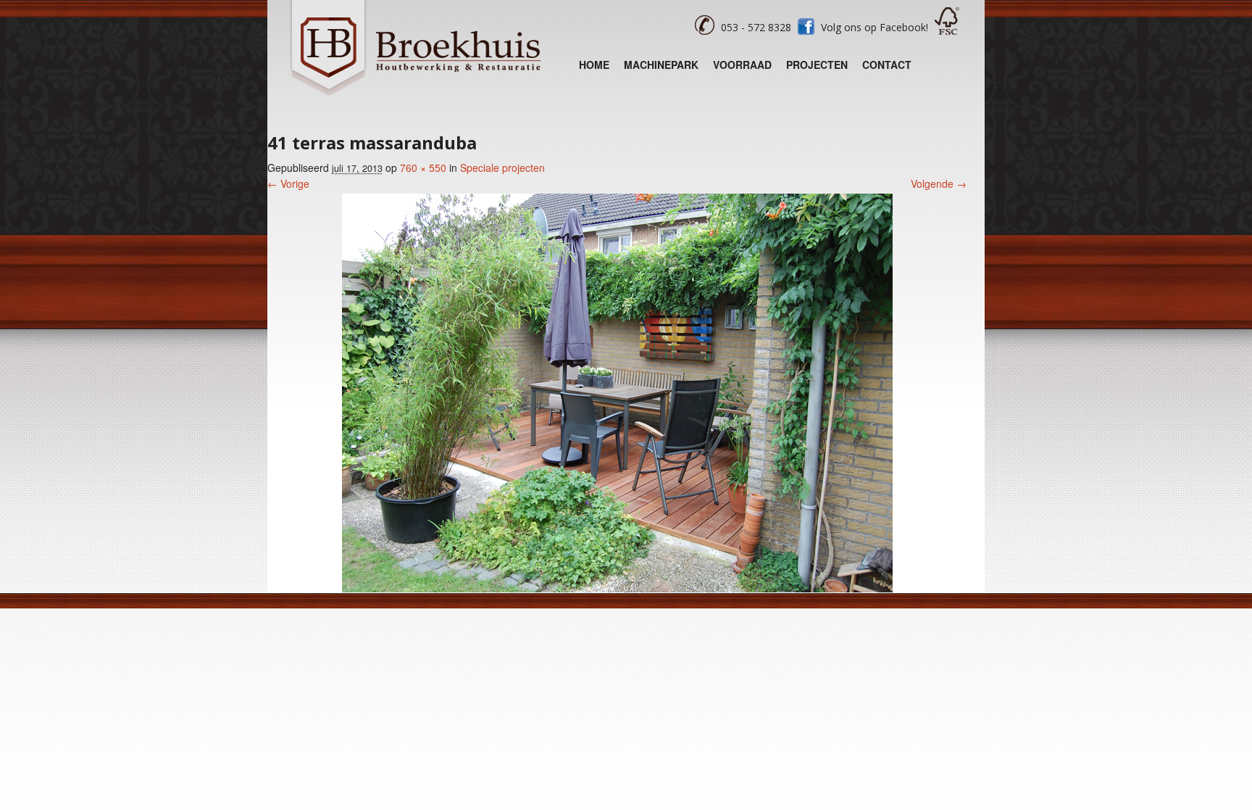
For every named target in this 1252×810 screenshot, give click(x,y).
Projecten (817, 64)
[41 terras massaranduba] (617, 588)
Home (594, 64)
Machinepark (661, 64)
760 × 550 (423, 167)
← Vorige (288, 183)
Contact (886, 64)
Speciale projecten (502, 167)
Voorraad (742, 64)
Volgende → (939, 183)
